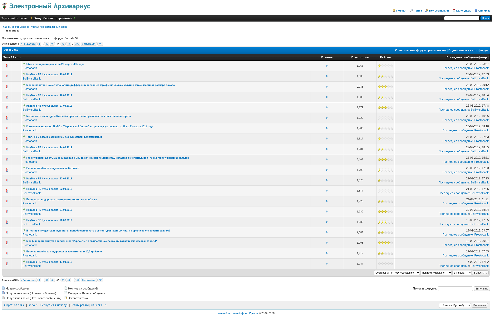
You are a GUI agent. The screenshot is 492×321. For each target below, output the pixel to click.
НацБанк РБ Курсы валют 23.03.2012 (49, 178)
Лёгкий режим (80, 305)
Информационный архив (53, 27)
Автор (16, 57)
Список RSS (99, 305)
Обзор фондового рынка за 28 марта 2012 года (55, 64)
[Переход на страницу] (100, 44)
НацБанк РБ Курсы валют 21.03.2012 (49, 209)
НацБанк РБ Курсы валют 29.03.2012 (49, 74)
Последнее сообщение (462, 57)
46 (52, 44)
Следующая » (89, 44)
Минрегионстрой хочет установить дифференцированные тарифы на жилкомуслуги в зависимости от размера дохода (100, 85)
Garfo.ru (33, 305)
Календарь (463, 10)
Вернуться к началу (53, 305)
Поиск (418, 10)
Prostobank (29, 68)
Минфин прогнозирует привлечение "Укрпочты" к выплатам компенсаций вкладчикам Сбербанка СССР (91, 241)
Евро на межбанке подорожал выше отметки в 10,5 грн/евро (64, 251)
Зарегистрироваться (57, 18)
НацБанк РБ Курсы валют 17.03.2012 (49, 261)
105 (77, 44)
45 (47, 44)
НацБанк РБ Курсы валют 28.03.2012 (49, 95)
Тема (6, 57)
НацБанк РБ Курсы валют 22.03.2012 (49, 188)
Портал (401, 10)
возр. (484, 57)
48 (63, 44)
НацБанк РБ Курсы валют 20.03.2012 (49, 220)
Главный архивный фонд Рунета (20, 27)
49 (68, 44)
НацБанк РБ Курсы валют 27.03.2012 (49, 105)
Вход (37, 18)
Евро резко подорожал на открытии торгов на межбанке (61, 199)
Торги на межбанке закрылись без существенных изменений (64, 136)
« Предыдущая (28, 44)
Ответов (327, 57)
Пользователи (439, 10)
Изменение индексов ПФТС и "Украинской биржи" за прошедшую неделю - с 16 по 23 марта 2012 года (89, 126)
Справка (484, 10)
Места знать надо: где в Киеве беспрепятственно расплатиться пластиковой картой (78, 116)
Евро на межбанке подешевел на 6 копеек (52, 168)
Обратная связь (14, 305)
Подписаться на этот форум (468, 50)
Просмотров (360, 57)
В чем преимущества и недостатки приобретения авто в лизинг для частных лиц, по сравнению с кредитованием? (98, 230)
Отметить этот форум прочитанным (420, 50)
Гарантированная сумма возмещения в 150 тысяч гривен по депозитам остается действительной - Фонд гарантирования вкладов (107, 157)
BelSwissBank (31, 78)
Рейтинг (385, 57)
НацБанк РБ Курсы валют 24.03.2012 (49, 147)
